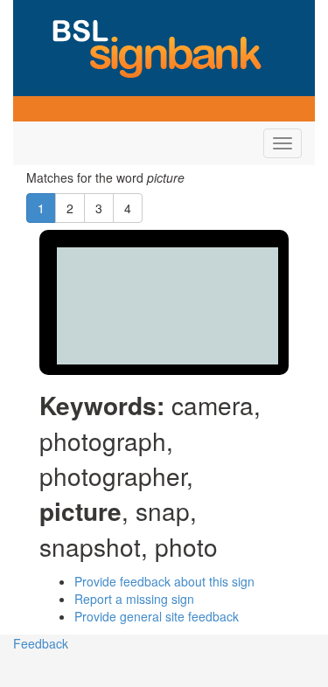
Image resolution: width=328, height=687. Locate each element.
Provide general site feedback (156, 616)
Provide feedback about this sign (164, 581)
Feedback (40, 643)
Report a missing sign (134, 598)
